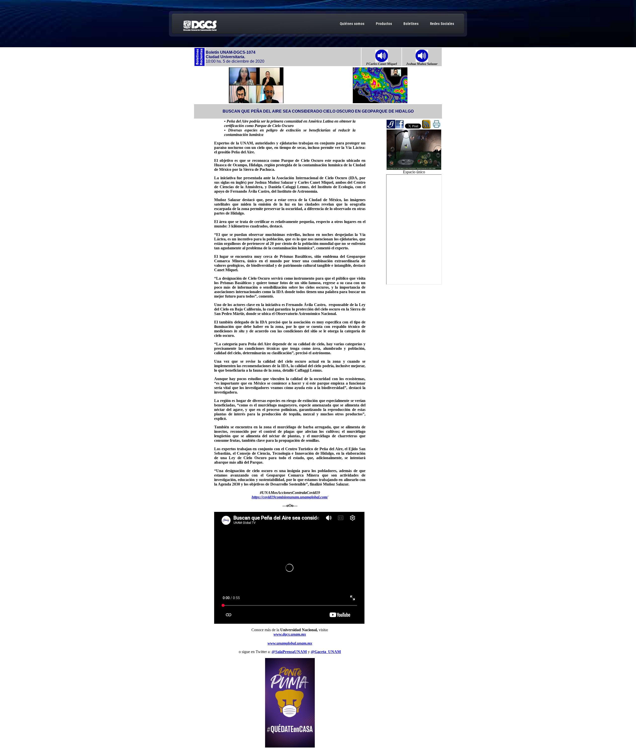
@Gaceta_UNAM (326, 652)
